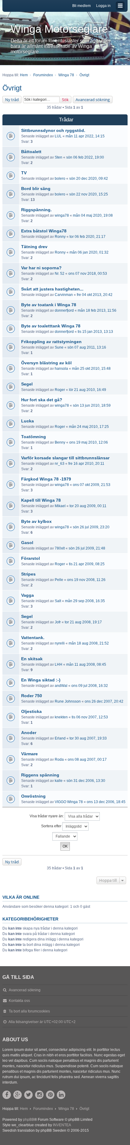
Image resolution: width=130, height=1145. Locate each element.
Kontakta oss (19, 1001)
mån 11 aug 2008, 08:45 (86, 664)
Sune (59, 347)
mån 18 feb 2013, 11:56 (97, 310)
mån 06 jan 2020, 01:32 (89, 252)
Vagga (27, 595)
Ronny (60, 237)
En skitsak (32, 658)
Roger (60, 390)
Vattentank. (32, 637)
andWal (61, 686)
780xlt (60, 548)
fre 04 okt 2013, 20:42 (94, 295)
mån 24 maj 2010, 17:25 (89, 427)
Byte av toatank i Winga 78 (48, 304)
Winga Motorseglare (59, 29)
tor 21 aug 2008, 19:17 (83, 622)
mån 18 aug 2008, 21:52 (89, 643)
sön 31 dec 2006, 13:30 (86, 781)
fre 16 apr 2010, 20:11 (86, 463)
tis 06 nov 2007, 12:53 (90, 717)
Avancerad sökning (93, 99)
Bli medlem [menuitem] (81, 6)
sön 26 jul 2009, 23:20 (91, 527)
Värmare (29, 753)
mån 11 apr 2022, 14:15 (85, 136)
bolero (60, 178)
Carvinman (64, 295)
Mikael (60, 506)
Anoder (28, 732)
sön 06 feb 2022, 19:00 (85, 157)
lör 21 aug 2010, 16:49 (87, 390)
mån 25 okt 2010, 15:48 (91, 368)
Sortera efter (51, 826)
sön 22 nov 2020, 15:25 (88, 194)
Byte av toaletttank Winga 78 (50, 325)
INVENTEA (62, 1125)
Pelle (59, 580)
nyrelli (60, 643)
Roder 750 (31, 695)
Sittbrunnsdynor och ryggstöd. (53, 130)
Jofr (58, 622)
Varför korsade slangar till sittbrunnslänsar (65, 457)
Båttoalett (31, 151)
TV (24, 172)
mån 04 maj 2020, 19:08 (93, 215)
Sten (58, 157)
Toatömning (33, 436)
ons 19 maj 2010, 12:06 (88, 442)
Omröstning (33, 796)
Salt (58, 601)
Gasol (27, 542)
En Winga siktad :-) (40, 679)
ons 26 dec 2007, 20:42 (104, 701)
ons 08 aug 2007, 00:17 (87, 759)
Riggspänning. (36, 209)
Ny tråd (12, 99)
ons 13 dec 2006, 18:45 (106, 802)
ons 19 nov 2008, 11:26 (86, 580)
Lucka (27, 420)
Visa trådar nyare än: (47, 816)
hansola (61, 368)
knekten (61, 717)
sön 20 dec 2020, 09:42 (88, 178)
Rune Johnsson (68, 701)
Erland (60, 738)
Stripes (28, 574)
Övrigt (12, 88)
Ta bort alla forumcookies (29, 1011)
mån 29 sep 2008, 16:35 (85, 601)
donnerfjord (64, 310)
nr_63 (59, 463)
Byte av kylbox (36, 521)
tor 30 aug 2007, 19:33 (88, 738)
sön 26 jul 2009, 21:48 (87, 548)
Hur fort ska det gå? (41, 399)
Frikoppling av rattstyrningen (51, 341)
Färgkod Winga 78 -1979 (46, 479)
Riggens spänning (40, 775)
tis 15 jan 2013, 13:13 (95, 332)
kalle (59, 781)
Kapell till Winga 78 (41, 500)
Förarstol (30, 558)
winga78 (62, 215)
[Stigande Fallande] (65, 836)
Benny (60, 442)
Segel (27, 384)
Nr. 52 (59, 273)
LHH (58, 664)
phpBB (28, 1119)
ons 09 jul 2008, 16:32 (89, 686)
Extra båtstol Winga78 (44, 230)
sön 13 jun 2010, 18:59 (92, 405)
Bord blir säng (35, 188)
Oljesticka (31, 711)
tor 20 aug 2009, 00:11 (88, 506)
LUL (58, 136)
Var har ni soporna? (41, 267)
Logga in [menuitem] (103, 6)
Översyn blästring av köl (46, 362)
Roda (59, 759)
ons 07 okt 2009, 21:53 (91, 485)
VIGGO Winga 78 (69, 802)
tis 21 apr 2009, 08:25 (87, 564)
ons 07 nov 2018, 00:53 (87, 273)
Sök (65, 99)
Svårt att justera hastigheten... (52, 289)
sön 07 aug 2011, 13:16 (86, 347)
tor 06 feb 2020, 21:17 (88, 237)
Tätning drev (34, 246)
